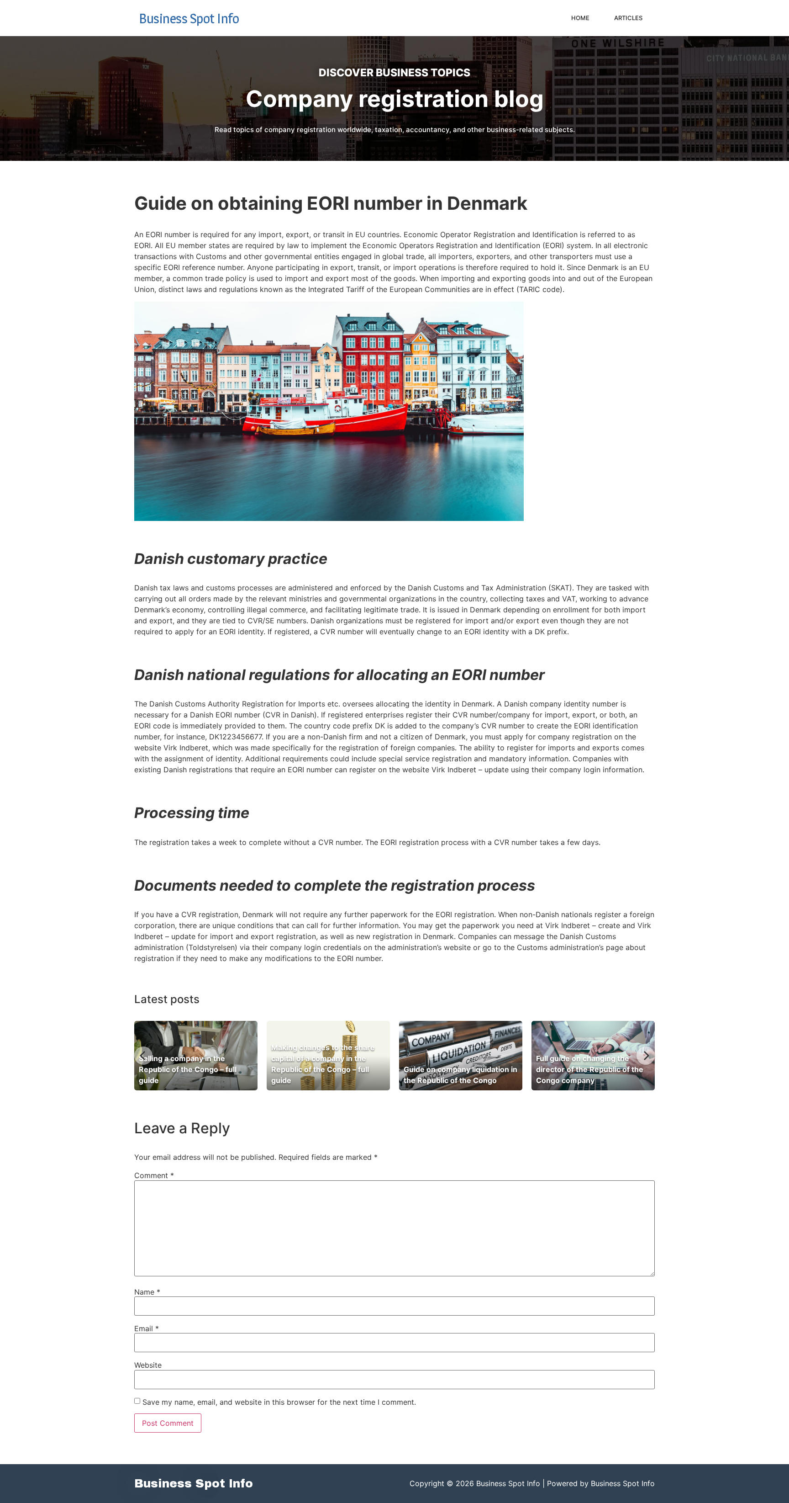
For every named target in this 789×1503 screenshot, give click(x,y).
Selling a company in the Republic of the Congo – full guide (188, 1069)
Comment (154, 1175)
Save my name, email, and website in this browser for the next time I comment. (279, 1402)
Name (147, 1292)
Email (146, 1328)
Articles (628, 17)
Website (148, 1365)
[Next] (645, 1055)
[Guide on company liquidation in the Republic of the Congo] (460, 1055)
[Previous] (143, 1055)
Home (580, 17)
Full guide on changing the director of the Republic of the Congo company (589, 1069)
